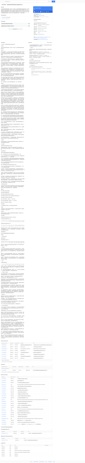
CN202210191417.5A (5, 433)
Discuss (47, 39)
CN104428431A (4, 407)
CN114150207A (4, 412)
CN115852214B (4, 382)
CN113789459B (4, 378)
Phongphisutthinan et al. (5, 418)
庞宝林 (40, 15)
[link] (6, 17)
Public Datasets (41, 461)
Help (54, 461)
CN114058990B (4, 422)
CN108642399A (4, 346)
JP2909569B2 (3, 420)
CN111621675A (4, 356)
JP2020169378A (4, 424)
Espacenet (39, 39)
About (31, 461)
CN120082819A (4, 414)
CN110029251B (4, 416)
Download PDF (37, 11)
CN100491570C (4, 380)
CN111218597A (4, 395)
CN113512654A (4, 358)
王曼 (41, 15)
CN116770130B (4, 386)
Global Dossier (43, 39)
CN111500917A (4, 354)
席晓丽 (37, 15)
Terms (46, 461)
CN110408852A (4, 352)
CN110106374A (4, 350)
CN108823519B (4, 401)
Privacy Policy (50, 461)
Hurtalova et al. (4, 384)
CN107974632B (4, 403)
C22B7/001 (4, 17)
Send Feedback (36, 461)
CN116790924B (4, 370)
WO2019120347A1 (4, 348)
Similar (48, 11)
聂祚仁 (43, 15)
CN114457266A (4, 388)
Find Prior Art (43, 11)
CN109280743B (4, 397)
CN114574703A (4, 405)
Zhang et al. (3, 399)
